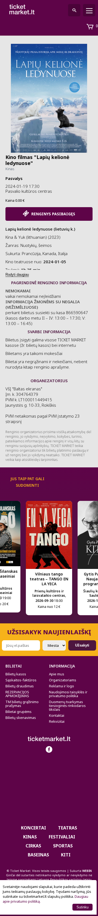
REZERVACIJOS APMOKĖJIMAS (17, 694)
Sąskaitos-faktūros (20, 680)
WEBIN (87, 871)
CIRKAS (33, 846)
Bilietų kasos (15, 674)
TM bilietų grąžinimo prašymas (22, 703)
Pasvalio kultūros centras (28, 191)
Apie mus (56, 674)
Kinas (9, 168)
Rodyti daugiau (17, 274)
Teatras (67, 828)
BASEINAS (38, 855)
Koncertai (33, 828)
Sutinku (82, 907)
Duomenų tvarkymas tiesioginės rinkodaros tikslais (67, 705)
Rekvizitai (57, 721)
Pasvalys (14, 178)
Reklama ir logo (61, 686)
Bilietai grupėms (18, 711)
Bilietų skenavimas (20, 717)
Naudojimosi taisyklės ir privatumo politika (68, 694)
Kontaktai (56, 715)
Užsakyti (82, 645)
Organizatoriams (62, 680)
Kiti (66, 855)
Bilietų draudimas (19, 686)
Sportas (63, 846)
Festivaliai (62, 837)
